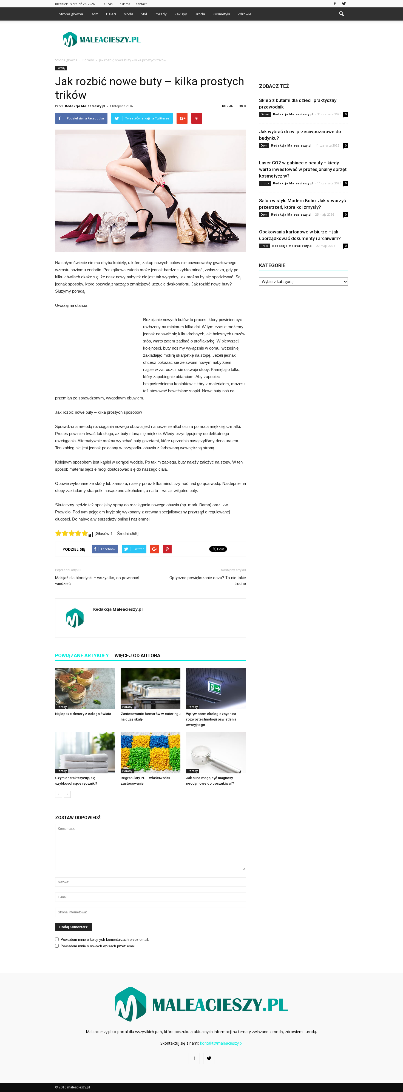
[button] (341, 14)
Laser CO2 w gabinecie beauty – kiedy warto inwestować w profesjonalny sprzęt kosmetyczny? (303, 169)
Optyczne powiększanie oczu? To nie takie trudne (207, 580)
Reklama (124, 4)
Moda (128, 14)
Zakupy (180, 14)
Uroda (200, 14)
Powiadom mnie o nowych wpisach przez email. (99, 946)
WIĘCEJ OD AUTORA (137, 655)
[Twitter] (344, 3)
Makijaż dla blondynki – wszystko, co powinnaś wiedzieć (97, 580)
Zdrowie (244, 14)
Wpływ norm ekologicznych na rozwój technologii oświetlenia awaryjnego (211, 719)
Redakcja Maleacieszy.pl (85, 106)
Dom (94, 14)
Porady (161, 14)
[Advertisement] (248, 39)
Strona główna (71, 14)
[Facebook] (335, 3)
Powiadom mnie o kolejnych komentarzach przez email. (105, 939)
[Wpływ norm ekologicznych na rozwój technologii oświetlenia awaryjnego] (216, 688)
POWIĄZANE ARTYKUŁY (82, 655)
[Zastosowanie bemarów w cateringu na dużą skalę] (150, 688)
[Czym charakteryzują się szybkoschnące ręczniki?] (85, 752)
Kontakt (141, 4)
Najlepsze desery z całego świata (83, 714)
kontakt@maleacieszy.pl (221, 1043)
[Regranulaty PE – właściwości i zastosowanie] (150, 752)
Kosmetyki (221, 14)
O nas (108, 4)
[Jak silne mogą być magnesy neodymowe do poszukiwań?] (216, 752)
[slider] (71, 533)
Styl (144, 14)
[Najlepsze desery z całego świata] (85, 688)
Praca (264, 246)
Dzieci (111, 14)
